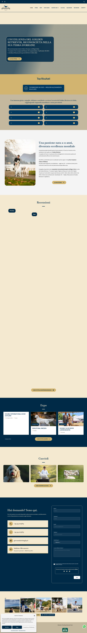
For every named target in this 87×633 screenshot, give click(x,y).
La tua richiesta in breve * (58, 548)
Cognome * (56, 516)
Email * (55, 524)
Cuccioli (63, 7)
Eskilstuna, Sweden (39, 428)
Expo (41, 7)
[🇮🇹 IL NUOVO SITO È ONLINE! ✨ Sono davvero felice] (27, 605)
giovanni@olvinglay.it (21, 540)
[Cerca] (84, 1)
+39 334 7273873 (19, 524)
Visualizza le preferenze (28, 627)
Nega (17, 627)
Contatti (83, 7)
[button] (34, 615)
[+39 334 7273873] (11, 524)
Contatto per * (56, 540)
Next (34, 214)
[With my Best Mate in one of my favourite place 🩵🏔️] (12, 605)
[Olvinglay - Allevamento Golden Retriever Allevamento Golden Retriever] (6, 8)
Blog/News (69, 7)
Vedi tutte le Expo (42, 439)
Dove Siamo (46, 7)
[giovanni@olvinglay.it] (11, 541)
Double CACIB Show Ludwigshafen (67, 429)
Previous (12, 210)
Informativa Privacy (21, 630)
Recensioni (76, 7)
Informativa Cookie (14, 630)
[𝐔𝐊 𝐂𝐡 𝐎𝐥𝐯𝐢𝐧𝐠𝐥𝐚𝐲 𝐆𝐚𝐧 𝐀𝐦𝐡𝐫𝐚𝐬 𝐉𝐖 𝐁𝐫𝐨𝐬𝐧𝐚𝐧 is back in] (59, 605)
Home (31, 7)
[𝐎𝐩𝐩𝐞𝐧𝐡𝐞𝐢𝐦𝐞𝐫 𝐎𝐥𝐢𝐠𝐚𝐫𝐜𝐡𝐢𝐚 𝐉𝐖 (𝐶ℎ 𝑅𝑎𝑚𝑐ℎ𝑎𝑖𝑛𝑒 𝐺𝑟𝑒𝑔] (74, 605)
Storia (36, 7)
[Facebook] (2, 2)
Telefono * (56, 532)
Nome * (55, 508)
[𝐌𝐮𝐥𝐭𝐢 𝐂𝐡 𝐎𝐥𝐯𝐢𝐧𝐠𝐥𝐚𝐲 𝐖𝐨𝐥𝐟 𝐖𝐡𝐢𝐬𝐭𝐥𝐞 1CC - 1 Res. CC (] (43, 605)
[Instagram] (5, 2)
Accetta (7, 627)
